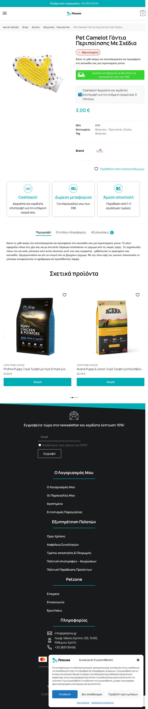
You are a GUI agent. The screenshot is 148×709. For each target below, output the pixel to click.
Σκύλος (36, 27)
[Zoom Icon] (38, 73)
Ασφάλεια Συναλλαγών (102, 702)
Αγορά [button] (38, 382)
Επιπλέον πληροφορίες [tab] (71, 232)
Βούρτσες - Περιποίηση (56, 27)
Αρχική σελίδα (11, 27)
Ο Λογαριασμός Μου (61, 487)
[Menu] (8, 13)
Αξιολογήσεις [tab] (102, 232)
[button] (138, 660)
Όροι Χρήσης (83, 702)
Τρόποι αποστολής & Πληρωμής (69, 553)
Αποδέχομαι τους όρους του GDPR (64, 445)
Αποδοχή (65, 694)
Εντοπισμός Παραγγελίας (64, 512)
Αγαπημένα (55, 504)
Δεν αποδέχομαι (92, 694)
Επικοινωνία (55, 602)
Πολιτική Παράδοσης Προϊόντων (69, 570)
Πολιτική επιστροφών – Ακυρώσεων (72, 561)
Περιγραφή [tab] (43, 232)
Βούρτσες (100, 133)
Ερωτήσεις (54, 610)
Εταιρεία (53, 594)
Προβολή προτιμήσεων (123, 694)
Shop (25, 27)
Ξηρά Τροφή (10, 365)
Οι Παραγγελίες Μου (61, 495)
